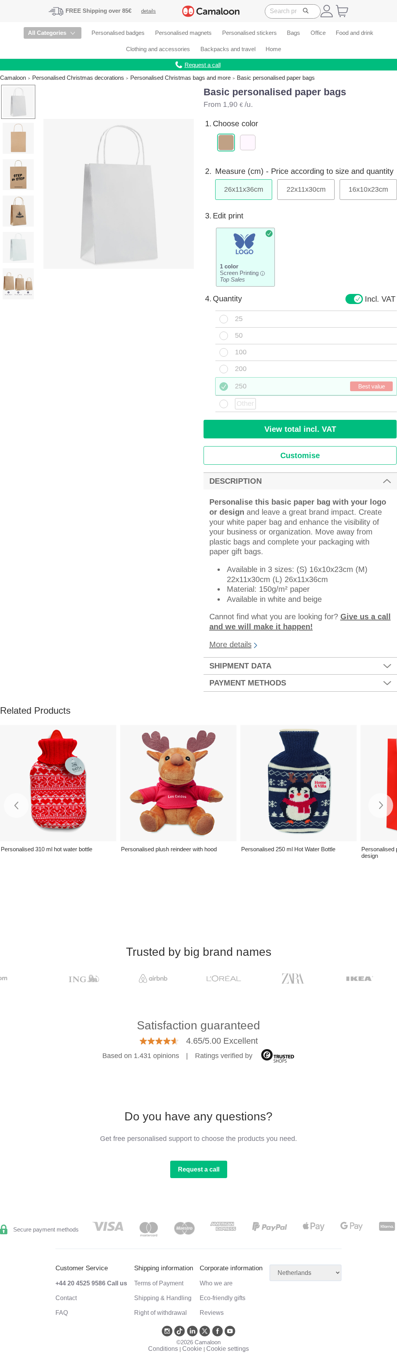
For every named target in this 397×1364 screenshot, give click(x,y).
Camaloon (13, 77)
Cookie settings (227, 1348)
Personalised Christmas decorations (78, 77)
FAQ (61, 1312)
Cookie (192, 1348)
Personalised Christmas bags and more (180, 77)
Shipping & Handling (163, 1298)
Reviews (212, 1312)
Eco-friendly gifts (222, 1298)
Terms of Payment (158, 1283)
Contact (66, 1298)
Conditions (163, 1348)
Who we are (216, 1283)
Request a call (198, 1169)
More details (230, 644)
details (148, 11)
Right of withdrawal (160, 1312)
